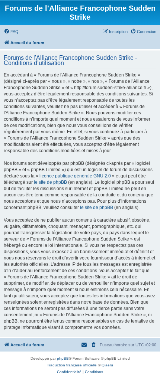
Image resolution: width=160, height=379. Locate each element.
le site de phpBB (50, 182)
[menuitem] (11, 31)
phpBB (63, 358)
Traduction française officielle (72, 365)
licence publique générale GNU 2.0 (75, 176)
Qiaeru (107, 365)
